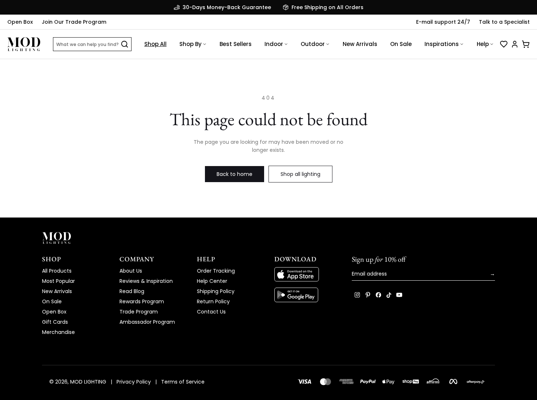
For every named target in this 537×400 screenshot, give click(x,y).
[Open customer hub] (515, 44)
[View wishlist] (504, 44)
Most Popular (58, 281)
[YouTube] (399, 294)
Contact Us (211, 311)
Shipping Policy (216, 291)
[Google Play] (307, 295)
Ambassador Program (147, 322)
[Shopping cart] (526, 44)
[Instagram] (357, 294)
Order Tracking (216, 270)
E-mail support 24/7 (443, 22)
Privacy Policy (134, 381)
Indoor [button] (273, 44)
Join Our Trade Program (74, 22)
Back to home (234, 174)
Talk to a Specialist (504, 22)
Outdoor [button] (313, 44)
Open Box (20, 22)
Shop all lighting (300, 174)
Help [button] (483, 44)
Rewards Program (141, 301)
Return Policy (213, 301)
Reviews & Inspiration (146, 281)
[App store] (307, 274)
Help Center (212, 281)
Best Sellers (236, 44)
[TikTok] (389, 294)
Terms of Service (183, 381)
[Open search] (125, 44)
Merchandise (58, 332)
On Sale (401, 44)
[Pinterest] (368, 294)
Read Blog (131, 291)
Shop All (155, 44)
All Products (57, 270)
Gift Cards (55, 322)
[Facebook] (378, 294)
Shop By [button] (190, 44)
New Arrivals (360, 44)
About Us (130, 270)
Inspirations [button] (441, 44)
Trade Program (138, 311)
